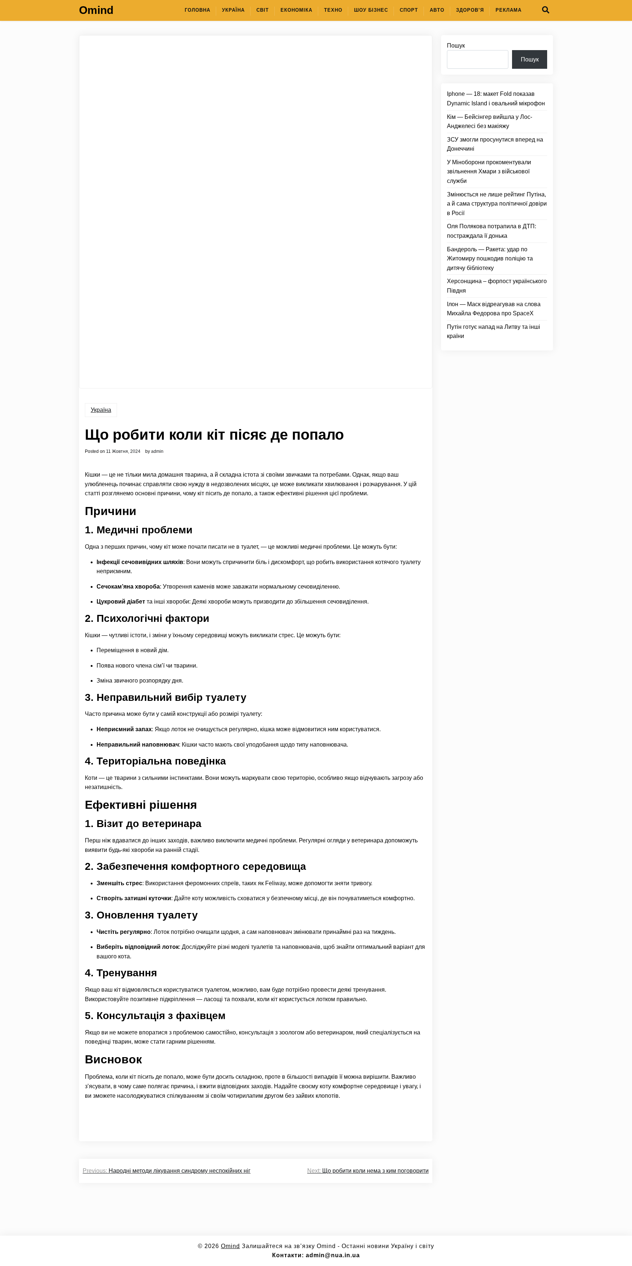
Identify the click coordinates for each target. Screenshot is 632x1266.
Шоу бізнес (371, 10)
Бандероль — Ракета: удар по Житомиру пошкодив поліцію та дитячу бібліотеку (490, 258)
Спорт (409, 10)
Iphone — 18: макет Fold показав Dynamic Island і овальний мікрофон (496, 99)
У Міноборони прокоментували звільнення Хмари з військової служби (489, 171)
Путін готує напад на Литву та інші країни (493, 331)
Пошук (456, 45)
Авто (437, 10)
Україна (233, 10)
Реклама (509, 10)
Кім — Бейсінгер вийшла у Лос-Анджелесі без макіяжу (489, 121)
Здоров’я (470, 10)
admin (157, 451)
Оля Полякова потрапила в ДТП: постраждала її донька (491, 231)
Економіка (296, 10)
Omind (96, 10)
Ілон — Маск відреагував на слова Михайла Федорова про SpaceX (494, 309)
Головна (197, 10)
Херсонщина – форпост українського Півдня (497, 286)
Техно (333, 10)
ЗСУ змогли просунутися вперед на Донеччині (495, 144)
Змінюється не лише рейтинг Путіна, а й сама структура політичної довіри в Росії (497, 203)
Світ (262, 10)
